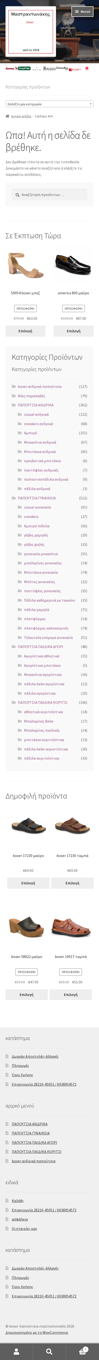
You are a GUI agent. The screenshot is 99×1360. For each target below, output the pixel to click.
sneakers (31, 516)
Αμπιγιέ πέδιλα (37, 525)
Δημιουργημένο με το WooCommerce (37, 1332)
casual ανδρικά (36, 414)
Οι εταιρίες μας (24, 1228)
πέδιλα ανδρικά (37, 488)
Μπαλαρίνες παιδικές (42, 730)
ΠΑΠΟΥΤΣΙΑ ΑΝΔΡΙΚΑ (36, 405)
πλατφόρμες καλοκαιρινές (46, 628)
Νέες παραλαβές (31, 395)
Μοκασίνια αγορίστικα (43, 674)
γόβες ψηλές (34, 544)
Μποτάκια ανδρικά (40, 451)
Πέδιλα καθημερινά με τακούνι (49, 600)
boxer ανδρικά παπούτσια (40, 386)
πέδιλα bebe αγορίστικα (44, 683)
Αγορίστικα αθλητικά (41, 656)
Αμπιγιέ (30, 432)
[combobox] (50, 104)
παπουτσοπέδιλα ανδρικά (46, 479)
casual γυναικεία (37, 507)
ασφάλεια (20, 1219)
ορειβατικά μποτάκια (42, 460)
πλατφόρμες (35, 618)
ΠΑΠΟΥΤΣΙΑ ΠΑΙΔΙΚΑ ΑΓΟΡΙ (40, 646)
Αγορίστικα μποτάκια (42, 665)
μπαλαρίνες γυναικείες (43, 562)
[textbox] (49, 104)
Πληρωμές (20, 1065)
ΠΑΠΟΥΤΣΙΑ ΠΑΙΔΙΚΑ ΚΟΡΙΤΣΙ (43, 702)
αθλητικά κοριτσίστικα (43, 711)
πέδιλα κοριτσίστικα (41, 758)
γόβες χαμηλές (36, 535)
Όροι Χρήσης (22, 1074)
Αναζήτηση (49, 1352)
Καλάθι (18, 1200)
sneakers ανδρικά (38, 423)
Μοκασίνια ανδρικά (40, 442)
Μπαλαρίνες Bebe (39, 721)
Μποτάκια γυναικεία (41, 572)
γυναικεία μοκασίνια (41, 553)
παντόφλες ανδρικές (41, 470)
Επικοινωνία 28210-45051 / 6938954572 (44, 1084)
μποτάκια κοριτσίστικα (44, 739)
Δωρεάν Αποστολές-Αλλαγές (35, 1056)
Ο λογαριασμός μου (16, 1352)
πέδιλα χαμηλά (36, 609)
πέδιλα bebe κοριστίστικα (46, 749)
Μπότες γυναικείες (39, 581)
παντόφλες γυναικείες (42, 590)
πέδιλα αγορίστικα (40, 693)
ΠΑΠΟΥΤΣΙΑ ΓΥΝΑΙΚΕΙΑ (37, 498)
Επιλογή (25, 330)
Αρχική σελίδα (21, 116)
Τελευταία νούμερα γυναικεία (48, 637)
